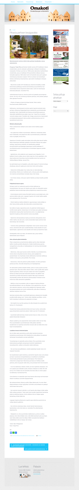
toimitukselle (36, 474)
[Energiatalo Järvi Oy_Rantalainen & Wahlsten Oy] (61, 40)
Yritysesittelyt (29, 2)
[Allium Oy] (61, 55)
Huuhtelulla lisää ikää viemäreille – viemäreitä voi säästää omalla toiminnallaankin (28, 445)
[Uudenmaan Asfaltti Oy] (61, 80)
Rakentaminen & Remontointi (28, 435)
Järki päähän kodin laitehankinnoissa (35, 449)
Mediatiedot (39, 2)
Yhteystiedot (48, 2)
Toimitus (39, 435)
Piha (21, 435)
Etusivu (13, 2)
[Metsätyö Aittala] (61, 64)
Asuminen (14, 435)
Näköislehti (20, 2)
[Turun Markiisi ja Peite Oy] (61, 72)
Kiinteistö (18, 435)
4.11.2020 (13, 30)
